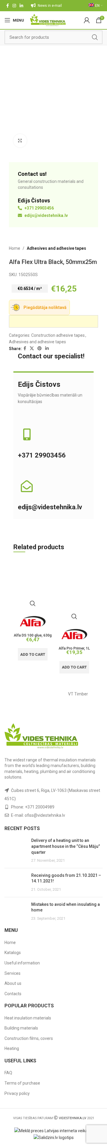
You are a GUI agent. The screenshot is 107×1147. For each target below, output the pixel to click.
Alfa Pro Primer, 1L (74, 648)
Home (14, 248)
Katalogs (12, 952)
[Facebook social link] (7, 6)
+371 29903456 (38, 208)
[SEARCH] (95, 37)
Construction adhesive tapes (58, 335)
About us (12, 983)
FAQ (8, 1072)
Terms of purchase (22, 1083)
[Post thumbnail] (15, 850)
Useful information (22, 963)
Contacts (12, 993)
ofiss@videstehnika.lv (45, 815)
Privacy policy (17, 1093)
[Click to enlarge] (20, 140)
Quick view (32, 603)
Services (12, 973)
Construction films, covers (28, 1038)
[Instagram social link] (14, 6)
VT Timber (78, 694)
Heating (11, 1048)
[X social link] (32, 348)
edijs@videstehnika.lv (45, 215)
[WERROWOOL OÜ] (29, 694)
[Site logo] (48, 19)
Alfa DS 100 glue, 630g (33, 635)
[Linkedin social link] (21, 6)
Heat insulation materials (27, 1018)
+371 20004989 (39, 807)
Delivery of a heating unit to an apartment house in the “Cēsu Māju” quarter (65, 846)
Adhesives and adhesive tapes (56, 248)
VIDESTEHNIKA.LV (72, 1118)
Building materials (21, 1028)
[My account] (87, 20)
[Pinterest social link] (39, 348)
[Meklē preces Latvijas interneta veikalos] (53, 1130)
